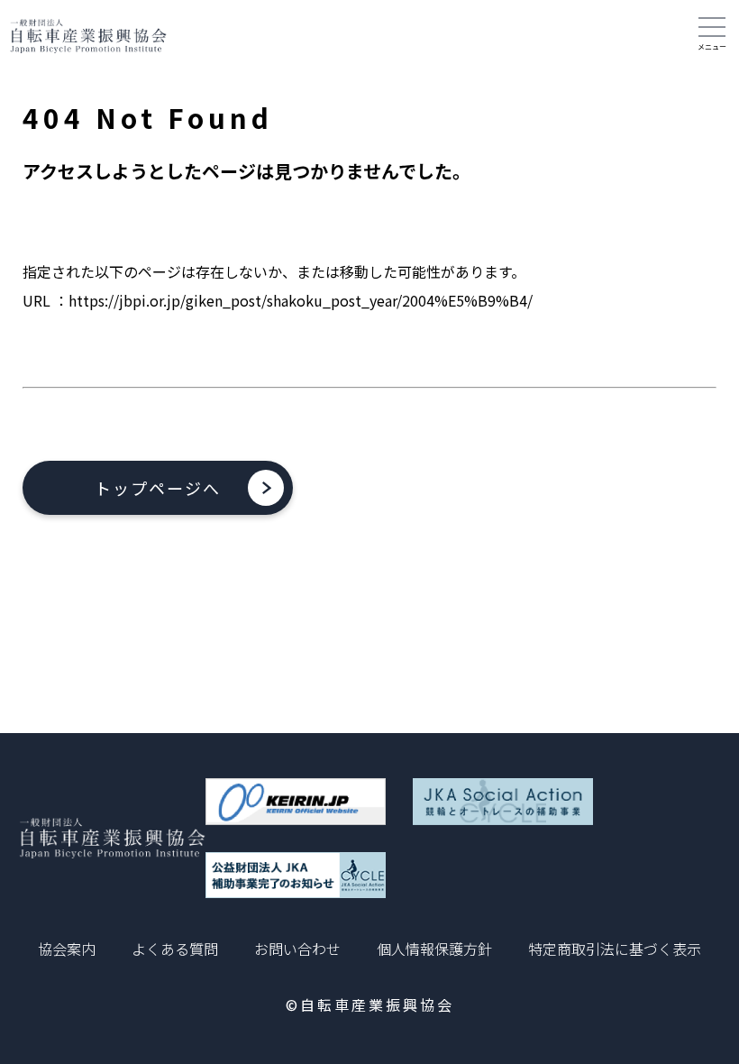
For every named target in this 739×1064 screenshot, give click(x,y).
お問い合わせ (297, 948)
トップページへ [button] (158, 488)
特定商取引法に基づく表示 (614, 948)
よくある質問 (175, 948)
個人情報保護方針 (434, 948)
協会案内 (67, 948)
